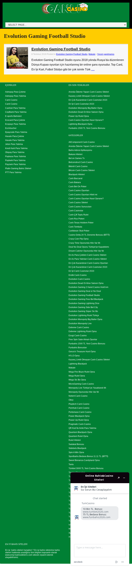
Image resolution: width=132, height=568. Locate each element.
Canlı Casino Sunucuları (80, 206)
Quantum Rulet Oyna (78, 436)
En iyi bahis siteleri (14, 550)
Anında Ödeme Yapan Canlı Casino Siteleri (89, 92)
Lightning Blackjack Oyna (80, 124)
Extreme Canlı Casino (79, 327)
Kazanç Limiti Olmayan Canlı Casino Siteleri (89, 96)
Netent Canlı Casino (78, 396)
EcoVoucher (10, 128)
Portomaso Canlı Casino (80, 412)
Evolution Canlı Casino (79, 279)
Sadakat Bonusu (76, 444)
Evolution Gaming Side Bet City (83, 307)
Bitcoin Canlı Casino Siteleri (82, 170)
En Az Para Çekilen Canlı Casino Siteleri (87, 255)
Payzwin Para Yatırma (15, 164)
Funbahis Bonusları (78, 347)
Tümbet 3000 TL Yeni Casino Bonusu (86, 468)
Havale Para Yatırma (14, 140)
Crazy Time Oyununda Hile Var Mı (84, 243)
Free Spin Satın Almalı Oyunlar (83, 339)
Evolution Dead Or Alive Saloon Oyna (86, 112)
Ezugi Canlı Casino (78, 335)
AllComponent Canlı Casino (82, 142)
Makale (92, 54)
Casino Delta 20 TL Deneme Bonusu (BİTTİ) (89, 235)
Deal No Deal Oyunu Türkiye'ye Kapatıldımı (89, 247)
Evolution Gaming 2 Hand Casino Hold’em (88, 287)
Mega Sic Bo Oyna (77, 380)
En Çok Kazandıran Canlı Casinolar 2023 (88, 100)
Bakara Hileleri (75, 154)
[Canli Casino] (65, 14)
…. (93, 69)
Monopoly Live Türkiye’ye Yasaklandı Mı (87, 388)
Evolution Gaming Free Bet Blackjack (86, 299)
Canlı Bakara (75, 182)
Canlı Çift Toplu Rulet (78, 215)
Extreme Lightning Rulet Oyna (83, 331)
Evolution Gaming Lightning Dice (84, 303)
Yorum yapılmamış (105, 54)
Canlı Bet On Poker (77, 186)
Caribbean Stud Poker (79, 231)
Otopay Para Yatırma (14, 152)
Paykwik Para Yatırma (15, 160)
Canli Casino (11, 104)
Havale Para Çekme (14, 136)
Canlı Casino (11, 100)
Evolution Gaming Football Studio (60, 49)
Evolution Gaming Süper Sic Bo (83, 311)
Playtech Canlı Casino (79, 404)
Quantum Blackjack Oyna (80, 432)
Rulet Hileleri (75, 440)
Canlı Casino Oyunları (79, 190)
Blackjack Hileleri (77, 174)
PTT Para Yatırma (13, 172)
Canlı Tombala (75, 227)
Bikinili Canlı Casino (78, 166)
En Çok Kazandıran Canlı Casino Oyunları (88, 263)
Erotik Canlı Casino (78, 275)
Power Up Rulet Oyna (79, 116)
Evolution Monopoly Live (80, 323)
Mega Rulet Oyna (77, 376)
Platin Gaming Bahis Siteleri (18, 168)
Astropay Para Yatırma (15, 96)
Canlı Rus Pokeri (76, 218)
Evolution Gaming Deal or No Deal (85, 291)
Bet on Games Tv (77, 158)
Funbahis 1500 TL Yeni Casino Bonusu (87, 128)
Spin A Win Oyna (76, 452)
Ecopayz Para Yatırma (15, 124)
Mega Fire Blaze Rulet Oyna (82, 372)
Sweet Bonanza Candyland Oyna (84, 460)
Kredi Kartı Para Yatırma (16, 148)
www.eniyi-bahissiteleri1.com (18, 555)
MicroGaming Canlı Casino (81, 384)
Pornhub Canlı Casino (79, 408)
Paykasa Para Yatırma (15, 156)
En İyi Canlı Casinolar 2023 (81, 104)
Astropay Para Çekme (15, 92)
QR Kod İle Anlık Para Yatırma (82, 428)
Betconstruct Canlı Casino (81, 162)
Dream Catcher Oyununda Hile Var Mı (86, 251)
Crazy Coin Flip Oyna (79, 239)
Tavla (71, 464)
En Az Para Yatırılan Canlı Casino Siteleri (88, 259)
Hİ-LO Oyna (74, 355)
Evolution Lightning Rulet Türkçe (84, 315)
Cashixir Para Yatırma (15, 108)
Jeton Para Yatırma (14, 144)
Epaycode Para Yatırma (16, 132)
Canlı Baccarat (75, 178)
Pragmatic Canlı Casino (80, 424)
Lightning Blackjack (78, 364)
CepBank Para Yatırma (15, 112)
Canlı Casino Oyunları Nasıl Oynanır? (86, 120)
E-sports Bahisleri (13, 116)
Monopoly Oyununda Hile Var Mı (84, 392)
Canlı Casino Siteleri (78, 202)
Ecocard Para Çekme (15, 120)
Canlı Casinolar (76, 210)
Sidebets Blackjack (77, 448)
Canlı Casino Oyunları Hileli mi (83, 194)
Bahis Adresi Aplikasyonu (80, 150)
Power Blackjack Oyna (79, 416)
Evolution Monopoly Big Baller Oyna (85, 108)
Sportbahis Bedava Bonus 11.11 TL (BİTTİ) (88, 456)
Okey (71, 400)
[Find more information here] (100, 519)
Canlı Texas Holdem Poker (81, 222)
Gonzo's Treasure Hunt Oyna (82, 351)
